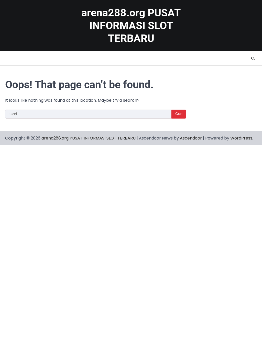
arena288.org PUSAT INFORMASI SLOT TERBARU (131, 25)
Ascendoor (191, 138)
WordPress (241, 138)
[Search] (253, 58)
